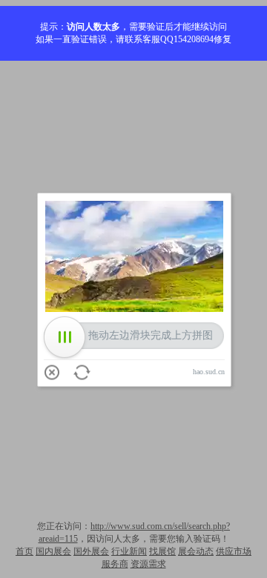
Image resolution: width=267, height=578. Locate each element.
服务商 (115, 564)
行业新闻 (129, 551)
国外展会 (91, 551)
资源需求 (148, 564)
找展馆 (162, 551)
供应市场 (233, 551)
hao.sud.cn (209, 372)
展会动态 (196, 551)
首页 (24, 551)
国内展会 (53, 551)
